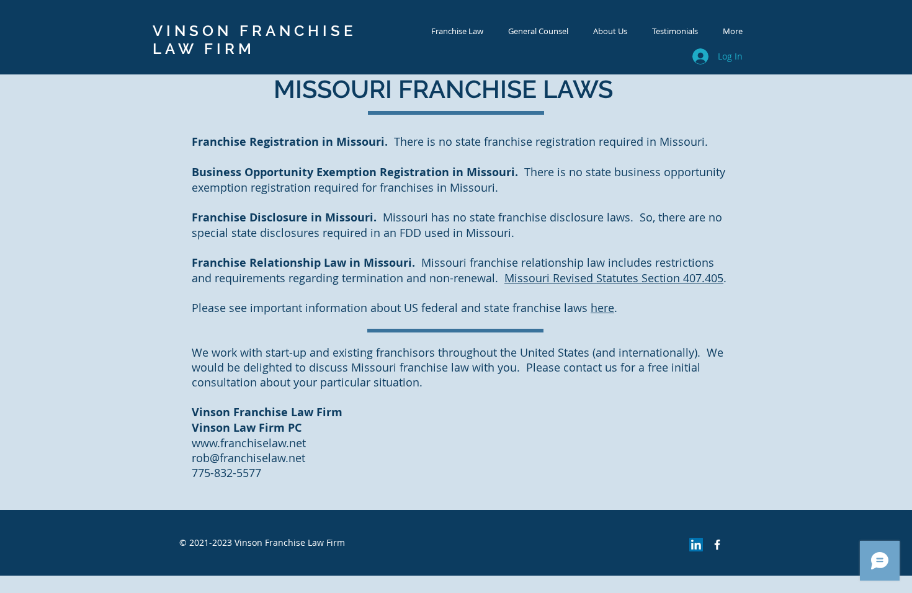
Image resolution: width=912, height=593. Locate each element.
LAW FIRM (204, 49)
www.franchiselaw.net (249, 442)
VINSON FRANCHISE (254, 31)
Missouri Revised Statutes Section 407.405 (613, 277)
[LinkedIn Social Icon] (696, 544)
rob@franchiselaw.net (248, 457)
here (602, 307)
